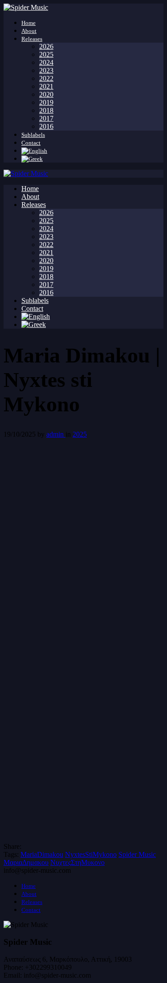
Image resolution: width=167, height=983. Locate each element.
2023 (46, 70)
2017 (46, 118)
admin (55, 434)
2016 (46, 126)
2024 (46, 62)
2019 (46, 102)
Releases (31, 39)
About (29, 31)
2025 (46, 54)
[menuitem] (34, 150)
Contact (31, 142)
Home (28, 23)
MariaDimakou (41, 854)
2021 (46, 86)
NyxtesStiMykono (91, 854)
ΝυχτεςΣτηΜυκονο (77, 862)
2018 (46, 110)
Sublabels (33, 134)
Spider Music (137, 854)
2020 (46, 94)
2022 (46, 78)
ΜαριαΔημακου (26, 862)
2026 (46, 46)
